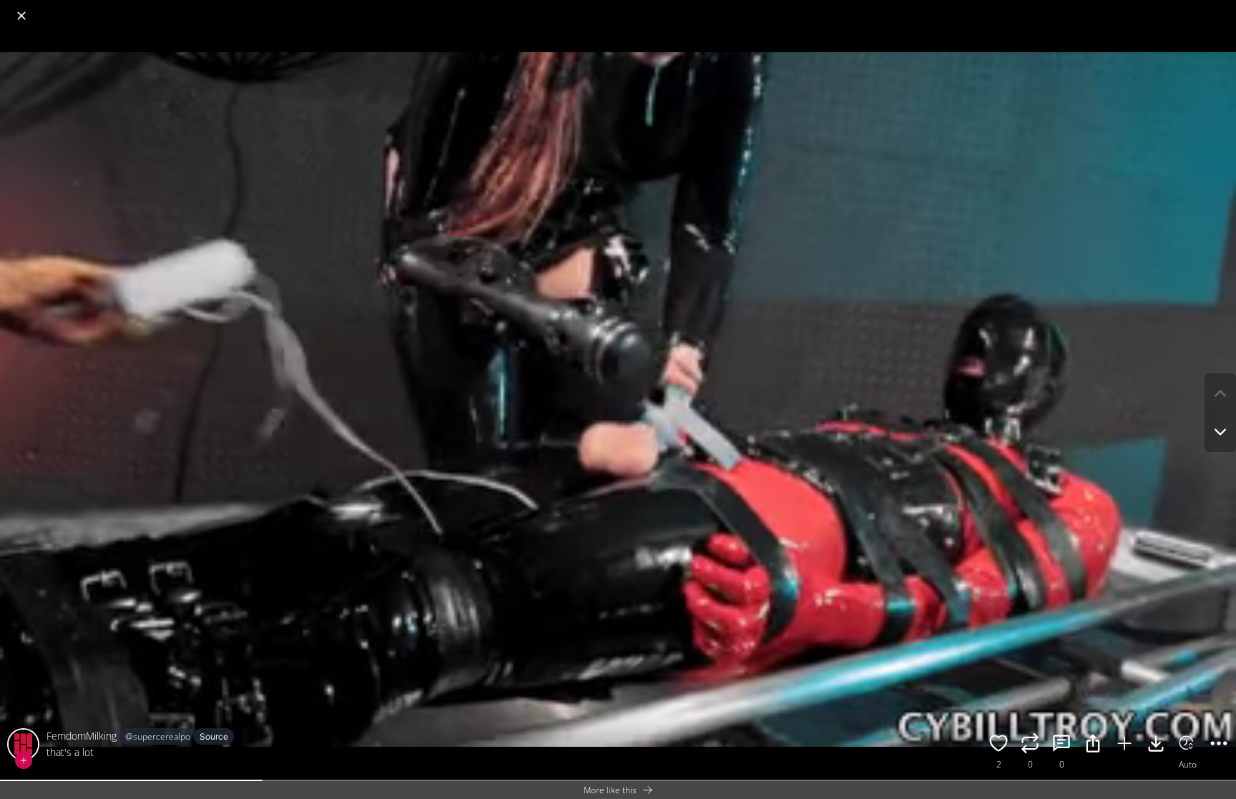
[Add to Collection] (1124, 745)
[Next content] (1220, 432)
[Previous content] (1220, 393)
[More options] (1219, 745)
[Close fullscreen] (21, 16)
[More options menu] (1222, 8)
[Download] (1156, 745)
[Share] (1093, 745)
